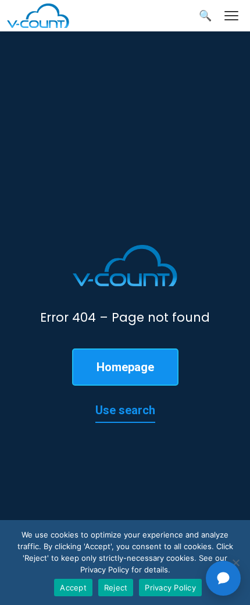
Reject (116, 587)
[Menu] (231, 15)
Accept (73, 587)
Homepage (125, 367)
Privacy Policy (170, 587)
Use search (125, 410)
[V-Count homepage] (45, 15)
